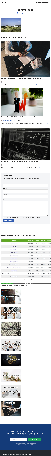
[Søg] (5, 2)
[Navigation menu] (2, 2)
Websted (5, 194)
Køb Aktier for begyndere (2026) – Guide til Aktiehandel (19, 161)
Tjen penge (12, 81)
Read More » (37, 84)
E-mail (5, 188)
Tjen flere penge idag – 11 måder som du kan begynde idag (21, 78)
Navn (4, 183)
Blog (30, 454)
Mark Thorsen (6, 81)
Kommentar (6, 199)
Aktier (11, 120)
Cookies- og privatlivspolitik (22, 454)
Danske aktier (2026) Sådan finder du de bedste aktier (19, 117)
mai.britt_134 (21, 13)
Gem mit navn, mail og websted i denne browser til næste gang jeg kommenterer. (23, 217)
